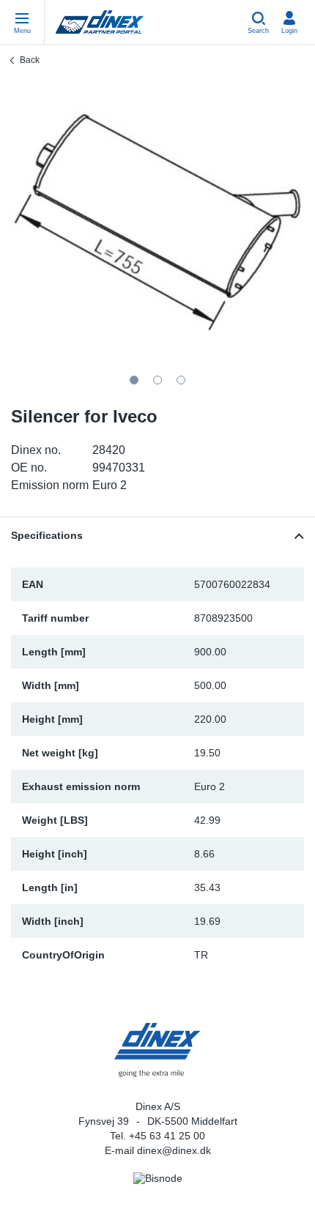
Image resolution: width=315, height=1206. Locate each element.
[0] (157, 222)
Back (30, 60)
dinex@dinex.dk (174, 1150)
